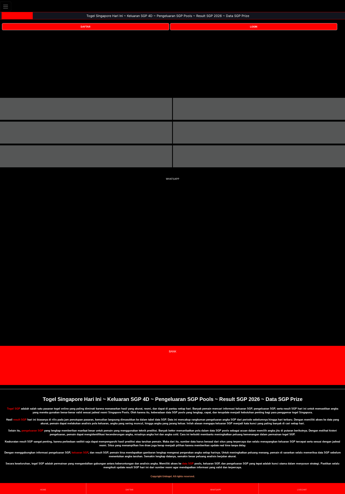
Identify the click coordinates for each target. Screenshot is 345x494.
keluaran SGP (80, 452)
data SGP (188, 463)
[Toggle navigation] (5, 6)
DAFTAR (85, 26)
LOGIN (253, 26)
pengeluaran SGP (32, 430)
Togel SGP (13, 408)
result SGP (20, 419)
